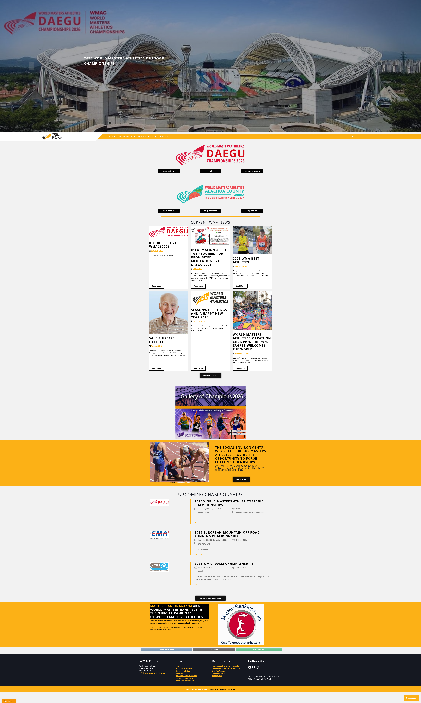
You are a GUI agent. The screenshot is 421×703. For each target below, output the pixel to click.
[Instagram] (257, 667)
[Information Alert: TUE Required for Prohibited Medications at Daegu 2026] (210, 236)
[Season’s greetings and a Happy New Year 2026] (210, 298)
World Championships (256, 512)
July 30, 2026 (197, 269)
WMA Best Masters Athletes (186, 676)
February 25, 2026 (241, 266)
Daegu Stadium (203, 512)
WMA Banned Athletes (184, 678)
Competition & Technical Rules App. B (226, 668)
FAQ (177, 666)
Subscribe (411, 698)
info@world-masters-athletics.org (152, 673)
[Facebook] (250, 667)
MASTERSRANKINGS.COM (171, 606)
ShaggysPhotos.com (183, 483)
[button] (31, 66)
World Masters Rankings (185, 681)
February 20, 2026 (157, 346)
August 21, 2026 (157, 251)
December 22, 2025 (200, 321)
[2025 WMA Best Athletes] (252, 240)
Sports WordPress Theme (196, 689)
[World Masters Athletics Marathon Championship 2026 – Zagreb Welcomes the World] (252, 311)
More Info (198, 523)
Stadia (245, 512)
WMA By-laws (217, 676)
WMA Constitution (219, 673)
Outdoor (239, 512)
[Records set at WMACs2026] (168, 232)
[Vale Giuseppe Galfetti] (168, 312)
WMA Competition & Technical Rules (225, 666)
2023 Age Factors (218, 671)
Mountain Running (204, 543)
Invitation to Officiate (184, 668)
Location (201, 571)
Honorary (179, 673)
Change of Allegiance (183, 671)
